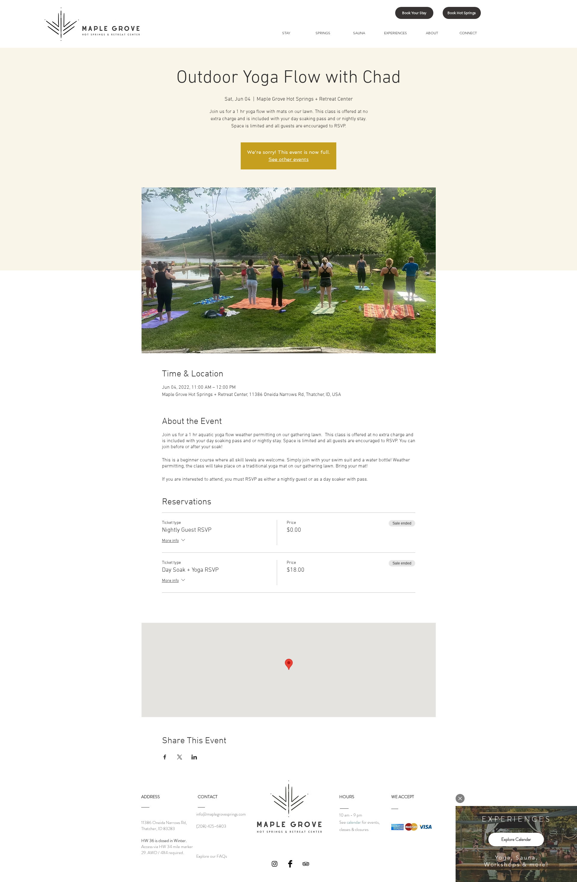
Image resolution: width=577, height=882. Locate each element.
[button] (460, 798)
